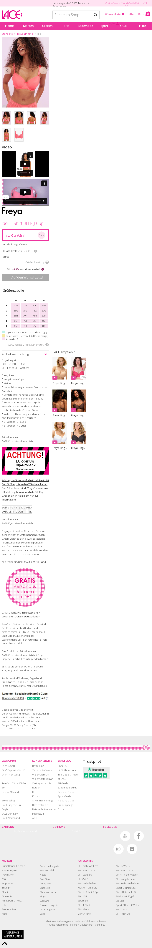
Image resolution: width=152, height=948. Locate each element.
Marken (28, 26)
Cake (42, 913)
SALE (123, 26)
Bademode (85, 26)
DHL (74, 831)
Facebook (139, 836)
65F (16, 305)
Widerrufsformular (42, 778)
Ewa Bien (45, 879)
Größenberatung (34, 262)
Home (9, 26)
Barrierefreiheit (40, 805)
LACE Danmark (10, 813)
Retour (36, 787)
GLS (78, 831)
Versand (41, 562)
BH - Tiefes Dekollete (127, 883)
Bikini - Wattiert (124, 866)
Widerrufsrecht (40, 774)
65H (16, 315)
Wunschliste (113, 14)
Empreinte (7, 883)
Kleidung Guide (66, 800)
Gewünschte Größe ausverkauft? (26, 344)
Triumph (6, 887)
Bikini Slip (83, 896)
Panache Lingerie (49, 866)
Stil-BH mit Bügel (125, 896)
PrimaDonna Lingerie (13, 866)
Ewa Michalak (47, 870)
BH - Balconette (86, 870)
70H (25, 315)
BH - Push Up (123, 913)
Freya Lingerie (25, 33)
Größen (47, 26)
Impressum (38, 813)
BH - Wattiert (85, 874)
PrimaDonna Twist (12, 900)
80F (44, 305)
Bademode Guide (67, 787)
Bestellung (38, 766)
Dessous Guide (66, 792)
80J (43, 326)
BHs (66, 26)
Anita (4, 913)
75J (34, 326)
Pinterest (132, 849)
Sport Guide (64, 796)
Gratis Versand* (114, 3)
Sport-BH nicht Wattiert (128, 905)
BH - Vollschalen (87, 883)
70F (25, 305)
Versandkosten (98, 921)
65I (15, 320)
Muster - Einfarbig (87, 887)
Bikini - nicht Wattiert (127, 874)
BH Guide (63, 783)
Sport (104, 26)
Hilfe (131, 14)
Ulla (4, 905)
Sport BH (83, 900)
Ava (4, 879)
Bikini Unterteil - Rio (126, 892)
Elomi (5, 892)
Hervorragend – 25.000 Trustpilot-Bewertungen (70, 4)
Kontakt (36, 796)
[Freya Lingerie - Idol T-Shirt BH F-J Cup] (25, 72)
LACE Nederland (11, 818)
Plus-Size (83, 879)
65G (16, 310)
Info (35, 251)
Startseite (7, 33)
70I (25, 320)
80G (44, 310)
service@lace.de (11, 792)
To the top (4, 943)
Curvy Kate (45, 883)
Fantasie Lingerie (49, 905)
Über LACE (63, 766)
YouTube (125, 836)
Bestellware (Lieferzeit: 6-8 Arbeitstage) (27, 336)
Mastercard (31, 831)
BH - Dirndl (122, 909)
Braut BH (120, 900)
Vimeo (112, 836)
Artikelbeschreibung (15, 354)
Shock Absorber (49, 892)
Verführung (84, 913)
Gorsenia (7, 896)
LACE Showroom (67, 770)
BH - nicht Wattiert (88, 866)
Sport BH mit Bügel (126, 887)
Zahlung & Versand (42, 770)
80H (44, 315)
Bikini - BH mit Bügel (88, 892)
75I (34, 320)
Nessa (43, 874)
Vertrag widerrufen (42, 783)
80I (43, 320)
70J (25, 326)
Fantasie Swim (9, 909)
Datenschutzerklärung (44, 809)
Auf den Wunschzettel (27, 277)
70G (25, 310)
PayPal (17, 831)
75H (34, 315)
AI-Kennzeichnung (42, 800)
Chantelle (45, 887)
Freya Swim (8, 874)
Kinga (43, 896)
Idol (39, 33)
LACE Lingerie (47, 909)
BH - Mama (84, 909)
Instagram (118, 849)
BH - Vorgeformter (126, 879)
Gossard (44, 900)
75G (34, 310)
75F (34, 305)
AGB (34, 818)
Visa (23, 831)
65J (15, 326)
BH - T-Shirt (84, 905)
